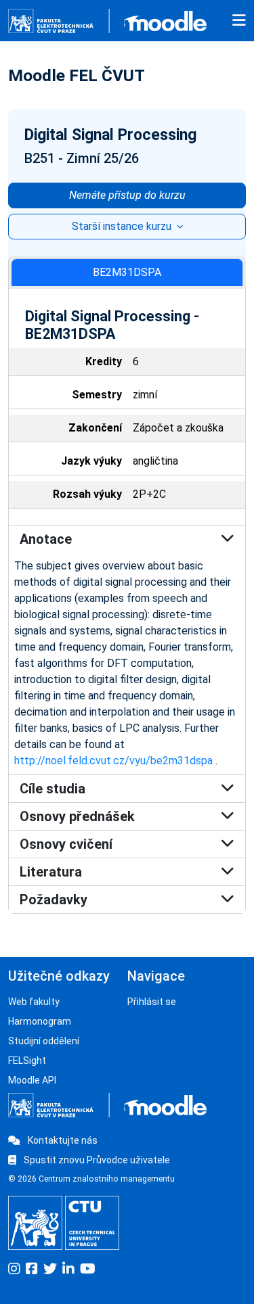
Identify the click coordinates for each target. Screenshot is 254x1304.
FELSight (27, 1060)
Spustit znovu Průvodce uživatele (96, 1160)
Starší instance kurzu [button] (123, 226)
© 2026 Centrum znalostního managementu (91, 1179)
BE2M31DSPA (127, 272)
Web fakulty (34, 1001)
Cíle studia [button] (52, 789)
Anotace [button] (46, 539)
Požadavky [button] (53, 899)
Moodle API (32, 1080)
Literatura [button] (51, 872)
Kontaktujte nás (62, 1140)
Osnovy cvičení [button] (66, 844)
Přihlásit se (151, 1001)
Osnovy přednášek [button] (77, 816)
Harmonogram (39, 1021)
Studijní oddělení (43, 1040)
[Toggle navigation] (239, 21)
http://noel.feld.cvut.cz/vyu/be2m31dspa (113, 760)
